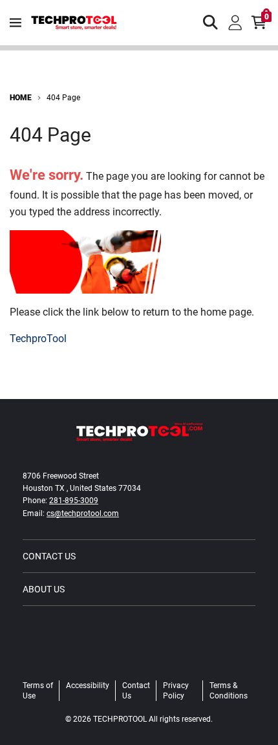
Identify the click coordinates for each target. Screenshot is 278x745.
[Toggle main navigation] (15, 22)
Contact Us (49, 556)
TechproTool (38, 338)
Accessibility (87, 685)
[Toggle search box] (211, 23)
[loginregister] (235, 22)
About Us (44, 589)
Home (21, 97)
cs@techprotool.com (83, 513)
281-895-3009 (73, 500)
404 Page (63, 97)
